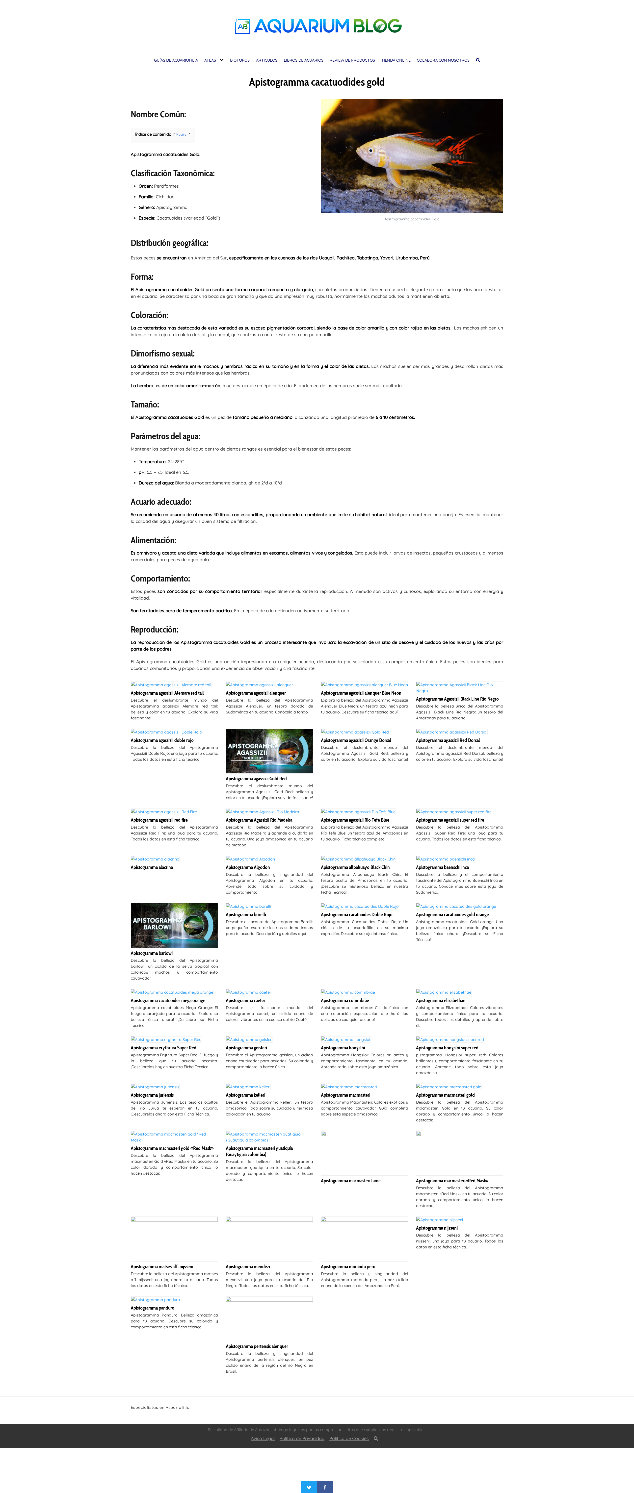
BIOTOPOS (240, 60)
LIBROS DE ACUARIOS (303, 60)
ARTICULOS (266, 60)
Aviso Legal (263, 1438)
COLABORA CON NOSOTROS (443, 60)
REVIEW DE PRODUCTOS (352, 60)
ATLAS (210, 60)
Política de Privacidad (302, 1438)
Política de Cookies (349, 1438)
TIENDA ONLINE (396, 60)
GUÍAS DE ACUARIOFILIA (176, 60)
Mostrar (182, 134)
